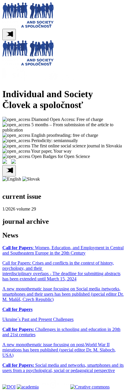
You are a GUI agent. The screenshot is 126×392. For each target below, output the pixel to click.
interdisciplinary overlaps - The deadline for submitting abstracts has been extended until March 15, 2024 (61, 276)
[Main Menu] (9, 34)
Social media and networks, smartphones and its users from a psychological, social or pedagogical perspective (63, 368)
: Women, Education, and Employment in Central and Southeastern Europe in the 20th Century (63, 250)
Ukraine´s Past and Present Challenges (38, 319)
